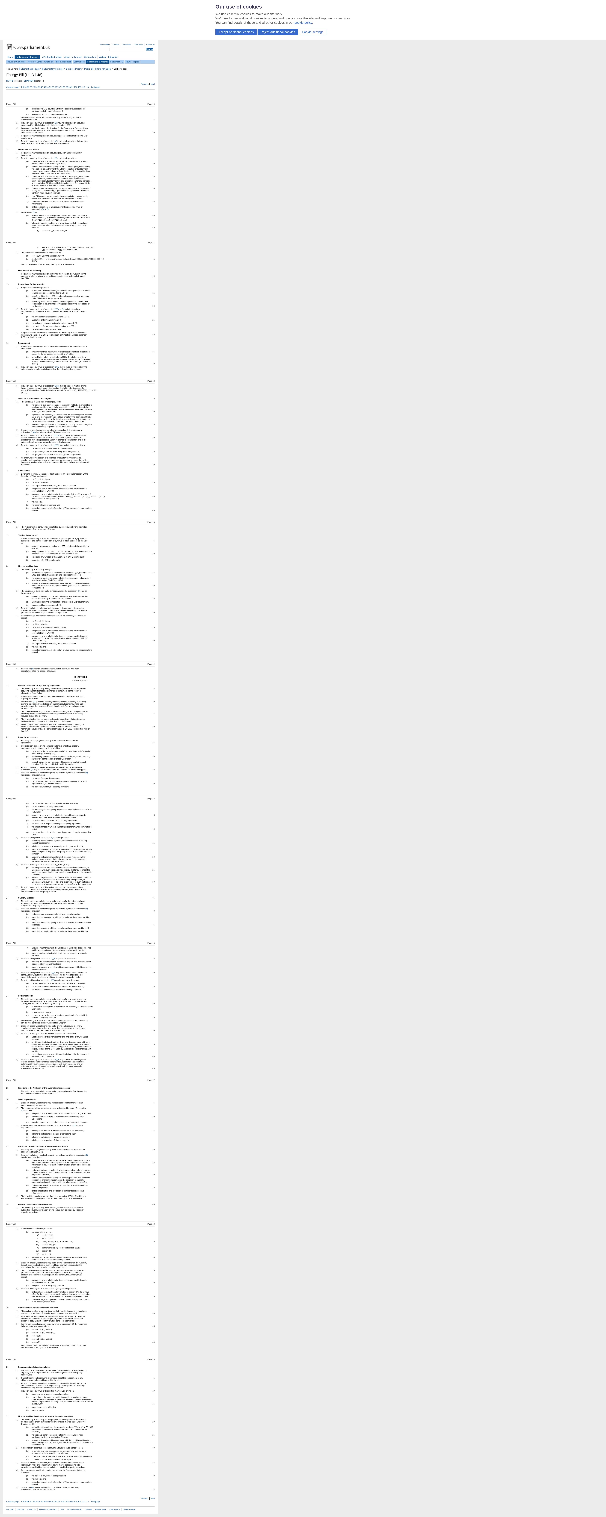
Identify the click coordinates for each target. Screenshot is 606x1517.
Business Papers (74, 69)
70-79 (59, 87)
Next (153, 84)
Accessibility (105, 45)
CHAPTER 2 (29, 81)
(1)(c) (57, 445)
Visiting (102, 57)
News (128, 62)
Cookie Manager (129, 1509)
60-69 (54, 87)
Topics (136, 62)
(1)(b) (57, 309)
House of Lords (35, 62)
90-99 (71, 87)
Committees (79, 62)
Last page (95, 87)
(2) (34, 212)
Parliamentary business (27, 57)
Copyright (88, 1509)
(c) (63, 309)
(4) (56, 141)
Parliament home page (29, 69)
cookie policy (303, 22)
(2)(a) (53, 959)
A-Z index (10, 1509)
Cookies (116, 45)
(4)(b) (57, 1060)
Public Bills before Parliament (97, 69)
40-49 (43, 87)
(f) (48, 209)
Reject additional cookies (278, 32)
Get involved (90, 57)
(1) (56, 123)
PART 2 (9, 81)
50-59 (48, 87)
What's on (48, 62)
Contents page (12, 87)
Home (10, 57)
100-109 (77, 87)
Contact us (150, 45)
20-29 (32, 87)
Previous (145, 84)
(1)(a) (57, 367)
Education (113, 57)
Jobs (62, 1509)
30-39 (37, 87)
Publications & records (97, 62)
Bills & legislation (63, 62)
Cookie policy (115, 1509)
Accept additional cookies (236, 32)
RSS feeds (139, 45)
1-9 (22, 87)
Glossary (20, 1509)
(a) (43, 209)
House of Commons (16, 62)
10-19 (26, 87)
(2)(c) (53, 973)
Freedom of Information (48, 1509)
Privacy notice (100, 1509)
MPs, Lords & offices (52, 57)
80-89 (65, 87)
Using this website (74, 1509)
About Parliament (73, 57)
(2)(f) (53, 980)
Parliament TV (116, 62)
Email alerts (127, 45)
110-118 (85, 87)
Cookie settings (312, 32)
